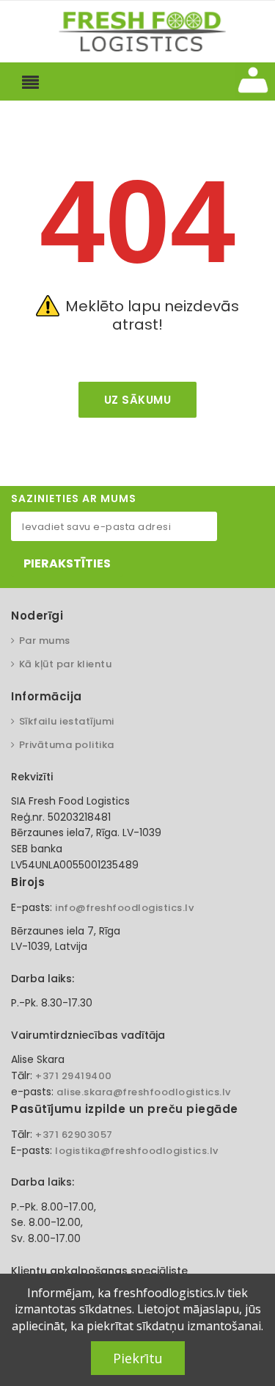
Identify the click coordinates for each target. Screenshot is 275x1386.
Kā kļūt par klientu (65, 664)
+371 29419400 (73, 1076)
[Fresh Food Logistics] (138, 30)
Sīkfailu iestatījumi (66, 721)
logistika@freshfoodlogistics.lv (137, 1151)
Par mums (44, 640)
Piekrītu (138, 1358)
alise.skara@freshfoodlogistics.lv (143, 1092)
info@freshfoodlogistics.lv (124, 908)
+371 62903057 (74, 1135)
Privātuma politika (66, 745)
